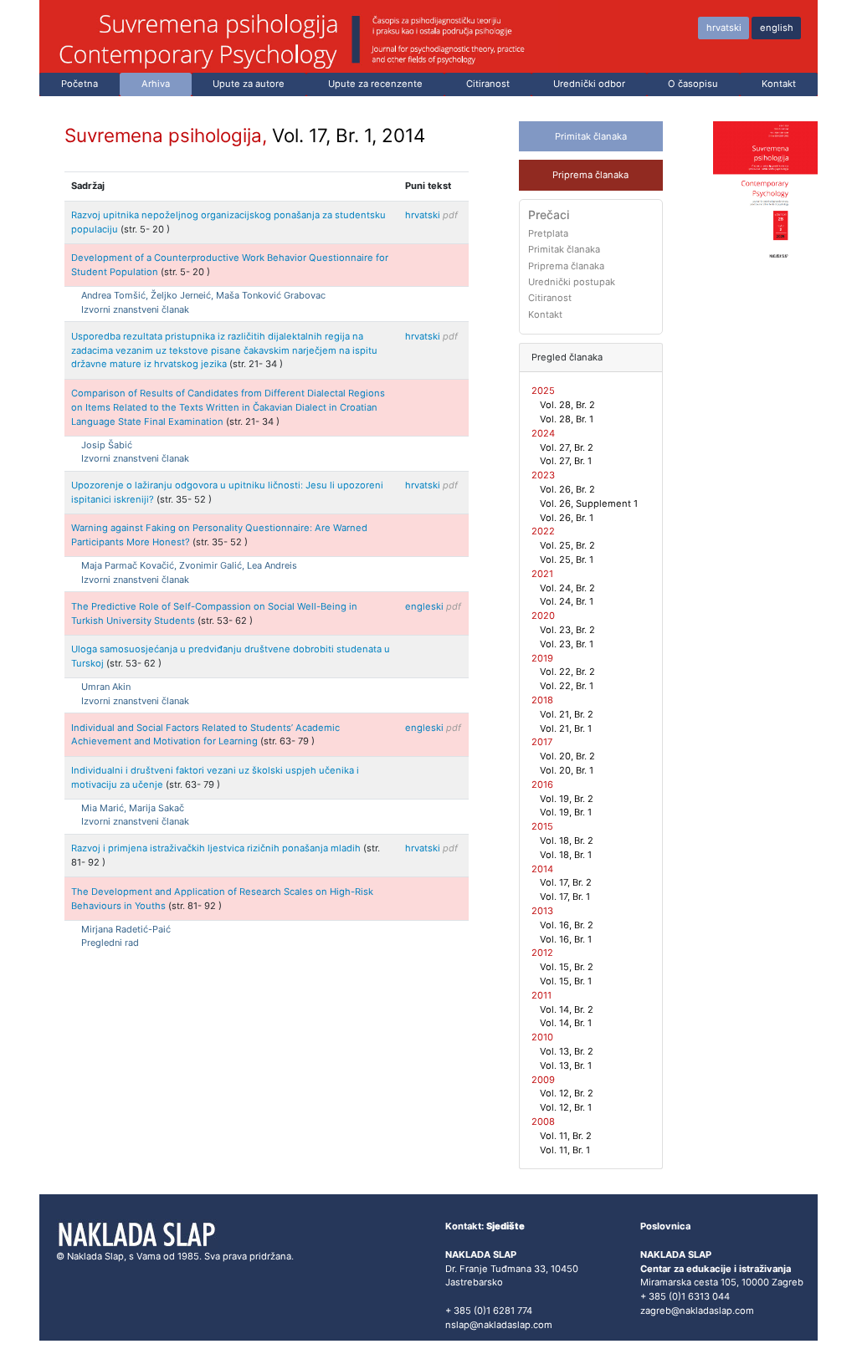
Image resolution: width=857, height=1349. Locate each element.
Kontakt (779, 83)
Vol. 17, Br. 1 (565, 896)
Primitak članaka (591, 136)
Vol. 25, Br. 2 (567, 545)
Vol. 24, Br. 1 (566, 601)
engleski (433, 606)
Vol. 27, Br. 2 (566, 447)
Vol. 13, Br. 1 (566, 1065)
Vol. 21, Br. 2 (566, 714)
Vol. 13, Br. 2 (566, 1051)
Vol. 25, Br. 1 (566, 559)
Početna (79, 83)
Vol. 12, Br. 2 (566, 1093)
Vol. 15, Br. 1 (566, 981)
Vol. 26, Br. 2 (567, 489)
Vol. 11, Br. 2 (566, 1136)
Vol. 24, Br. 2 (567, 588)
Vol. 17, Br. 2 (566, 882)
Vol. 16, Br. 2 (566, 925)
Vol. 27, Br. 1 (566, 461)
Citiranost (488, 83)
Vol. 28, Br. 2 (567, 405)
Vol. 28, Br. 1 (566, 419)
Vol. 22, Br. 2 (567, 671)
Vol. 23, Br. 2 (567, 630)
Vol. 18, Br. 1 (566, 855)
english (776, 27)
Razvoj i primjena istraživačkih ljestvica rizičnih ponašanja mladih (217, 848)
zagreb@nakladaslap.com (697, 1310)
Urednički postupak (571, 282)
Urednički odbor (589, 83)
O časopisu (693, 83)
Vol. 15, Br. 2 (566, 967)
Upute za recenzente (375, 83)
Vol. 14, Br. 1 (566, 1023)
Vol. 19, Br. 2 (566, 799)
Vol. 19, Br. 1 (566, 812)
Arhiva (155, 83)
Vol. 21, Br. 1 (566, 728)
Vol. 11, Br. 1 (565, 1150)
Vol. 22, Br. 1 (566, 686)
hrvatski (724, 27)
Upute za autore (249, 83)
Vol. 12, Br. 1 (566, 1107)
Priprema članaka (590, 175)
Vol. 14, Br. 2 (566, 1009)
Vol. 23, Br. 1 (566, 644)
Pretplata (548, 233)
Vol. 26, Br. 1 (566, 518)
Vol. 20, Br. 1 (566, 770)
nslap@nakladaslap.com (498, 1325)
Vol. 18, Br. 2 (566, 840)
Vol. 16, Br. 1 (566, 939)
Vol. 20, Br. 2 (567, 756)
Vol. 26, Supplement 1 (589, 503)
